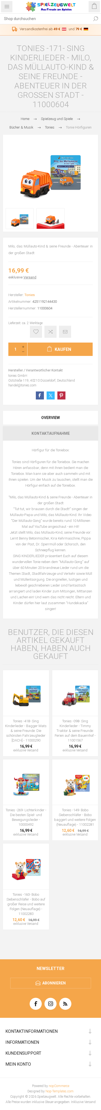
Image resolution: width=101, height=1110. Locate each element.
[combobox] (45, 18)
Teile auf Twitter (51, 395)
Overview (50, 418)
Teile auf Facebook (40, 395)
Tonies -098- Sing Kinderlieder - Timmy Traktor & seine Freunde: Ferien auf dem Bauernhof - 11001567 (75, 730)
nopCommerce (59, 1086)
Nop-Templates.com (60, 1091)
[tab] (50, 417)
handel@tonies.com (22, 385)
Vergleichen (50, 332)
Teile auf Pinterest (61, 395)
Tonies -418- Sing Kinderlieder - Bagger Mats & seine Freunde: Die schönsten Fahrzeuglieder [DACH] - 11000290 (26, 730)
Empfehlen (65, 332)
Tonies (30, 295)
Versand (29, 277)
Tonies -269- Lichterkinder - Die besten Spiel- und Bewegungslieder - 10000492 (26, 817)
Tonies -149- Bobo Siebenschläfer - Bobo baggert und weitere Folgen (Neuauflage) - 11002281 (75, 817)
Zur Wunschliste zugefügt (36, 332)
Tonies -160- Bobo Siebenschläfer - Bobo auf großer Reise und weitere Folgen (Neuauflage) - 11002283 (25, 904)
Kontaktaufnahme (51, 433)
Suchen (95, 18)
